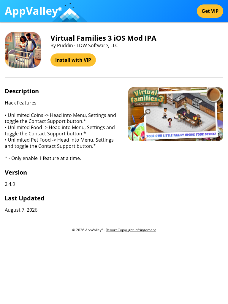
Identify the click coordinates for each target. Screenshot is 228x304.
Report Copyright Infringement (131, 229)
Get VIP (210, 11)
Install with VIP (73, 60)
